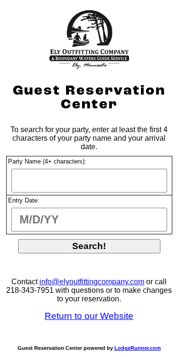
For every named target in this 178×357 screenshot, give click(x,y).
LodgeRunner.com (137, 348)
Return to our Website (89, 316)
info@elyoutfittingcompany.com (91, 282)
